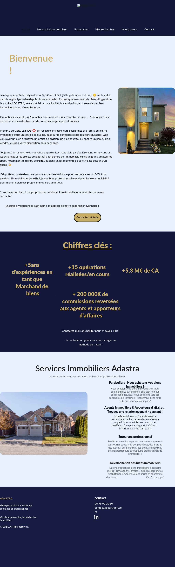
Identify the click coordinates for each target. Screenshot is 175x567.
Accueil (25, 29)
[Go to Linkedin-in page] (96, 517)
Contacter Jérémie (87, 217)
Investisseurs (129, 29)
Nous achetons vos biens (52, 29)
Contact (149, 29)
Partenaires (81, 29)
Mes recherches (104, 29)
